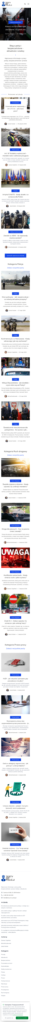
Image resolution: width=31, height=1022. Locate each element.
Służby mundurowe (15, 22)
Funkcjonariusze (5, 981)
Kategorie (4, 951)
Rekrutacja (4, 984)
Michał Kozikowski (6, 943)
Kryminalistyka (5, 966)
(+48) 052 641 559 (8, 895)
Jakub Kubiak (4, 946)
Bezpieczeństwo (5, 960)
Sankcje (3, 975)
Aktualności (4, 957)
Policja (15, 293)
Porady (3, 954)
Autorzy (4, 937)
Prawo (3, 978)
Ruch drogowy (16, 481)
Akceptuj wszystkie (22, 1017)
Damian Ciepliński (6, 940)
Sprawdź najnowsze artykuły (15, 255)
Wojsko (15, 191)
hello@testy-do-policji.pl (9, 898)
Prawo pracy (15, 675)
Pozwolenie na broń (6, 963)
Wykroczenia (15, 149)
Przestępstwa (15, 102)
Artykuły (4, 902)
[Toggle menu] (28, 4)
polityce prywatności (18, 1014)
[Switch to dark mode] (25, 3)
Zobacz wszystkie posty (15, 268)
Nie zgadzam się (9, 1017)
